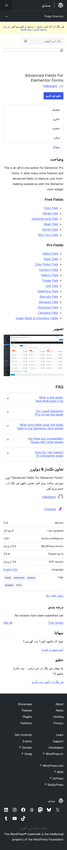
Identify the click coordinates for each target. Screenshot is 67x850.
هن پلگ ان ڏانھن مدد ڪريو (47, 682)
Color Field (51, 208)
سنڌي (51, 801)
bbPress (56, 778)
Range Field (50, 213)
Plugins (27, 716)
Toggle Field (50, 280)
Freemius (50, 509)
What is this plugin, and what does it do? (49, 399)
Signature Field (48, 302)
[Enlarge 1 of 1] (58, 339)
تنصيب (56, 128)
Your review (55, 622)
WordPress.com (51, 765)
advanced (19, 577)
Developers (56, 747)
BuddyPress (53, 784)
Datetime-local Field (45, 219)
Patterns (26, 723)
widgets (9, 585)
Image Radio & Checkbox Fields (37, 318)
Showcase (25, 704)
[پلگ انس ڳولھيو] (25, 41)
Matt (58, 772)
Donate (25, 747)
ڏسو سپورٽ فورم (52, 649)
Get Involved (23, 735)
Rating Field (50, 253)
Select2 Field (49, 275)
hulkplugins (50, 86)
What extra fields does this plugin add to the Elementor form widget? (40, 426)
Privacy (58, 723)
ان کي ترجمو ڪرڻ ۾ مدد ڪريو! (25, 28)
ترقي (57, 137)
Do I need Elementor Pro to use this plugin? (48, 412)
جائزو (56, 119)
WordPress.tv (52, 754)
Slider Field (51, 259)
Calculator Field (48, 313)
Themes (26, 710)
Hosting (58, 716)
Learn (59, 735)
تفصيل (56, 109)
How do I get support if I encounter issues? (49, 454)
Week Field (51, 224)
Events (27, 741)
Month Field (50, 229)
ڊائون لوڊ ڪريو (53, 95)
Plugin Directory (53, 16)
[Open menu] (5, 5)
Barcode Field (49, 296)
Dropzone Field (48, 307)
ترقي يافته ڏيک (54, 595)
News (59, 710)
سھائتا (56, 147)
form (18, 585)
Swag (26, 754)
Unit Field (52, 286)
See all (8, 622)
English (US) (11, 569)
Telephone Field (47, 291)
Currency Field (48, 269)
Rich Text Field (48, 235)
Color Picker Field (46, 264)
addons (31, 577)
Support (58, 741)
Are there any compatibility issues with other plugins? (45, 440)
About (59, 704)
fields (8, 577)
